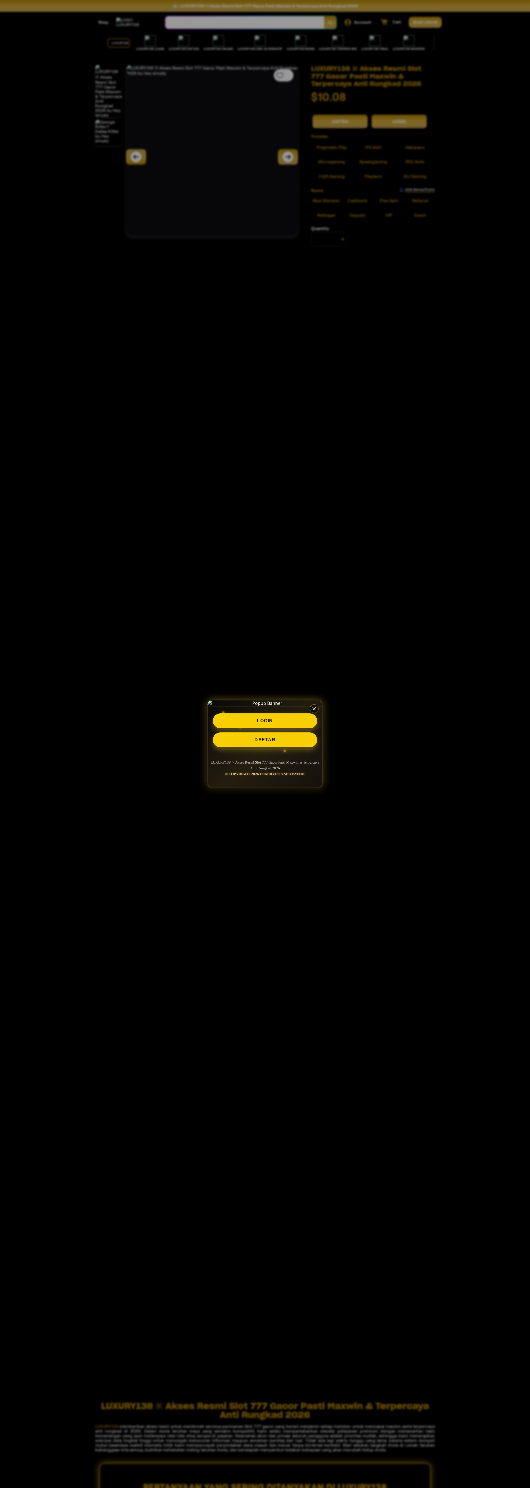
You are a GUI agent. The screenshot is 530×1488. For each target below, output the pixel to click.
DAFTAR (265, 739)
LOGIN (265, 720)
